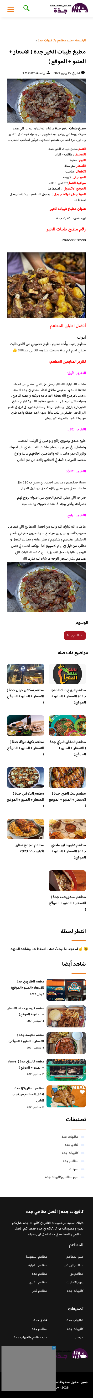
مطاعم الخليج (38, 1282)
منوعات (73, 1169)
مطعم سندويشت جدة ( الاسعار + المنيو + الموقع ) (67, 903)
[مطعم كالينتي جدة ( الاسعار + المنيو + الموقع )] (66, 1070)
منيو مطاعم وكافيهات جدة (61, 1177)
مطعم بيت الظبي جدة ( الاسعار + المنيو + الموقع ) (67, 800)
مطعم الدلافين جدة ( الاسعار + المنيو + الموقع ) (25, 800)
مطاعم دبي (76, 1274)
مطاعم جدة (75, 635)
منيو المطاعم (75, 1257)
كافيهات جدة (70, 1153)
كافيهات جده (75, 1291)
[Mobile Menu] (11, 9)
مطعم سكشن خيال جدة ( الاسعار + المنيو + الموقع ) (25, 696)
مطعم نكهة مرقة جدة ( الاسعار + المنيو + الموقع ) (25, 748)
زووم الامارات (75, 1282)
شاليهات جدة (70, 1137)
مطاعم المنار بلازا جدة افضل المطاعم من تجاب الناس (28, 1095)
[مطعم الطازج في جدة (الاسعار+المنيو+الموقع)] (66, 990)
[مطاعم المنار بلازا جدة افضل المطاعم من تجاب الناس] (66, 1096)
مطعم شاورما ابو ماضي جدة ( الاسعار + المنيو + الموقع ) (68, 851)
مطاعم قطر (39, 1291)
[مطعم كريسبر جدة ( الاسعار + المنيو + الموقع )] (66, 1016)
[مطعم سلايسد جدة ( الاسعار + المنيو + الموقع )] (66, 1043)
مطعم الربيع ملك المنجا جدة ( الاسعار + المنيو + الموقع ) (68, 696)
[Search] (25, 8)
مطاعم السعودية (36, 1257)
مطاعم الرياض (73, 1265)
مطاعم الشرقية (37, 1265)
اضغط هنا (54, 189)
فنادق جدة (71, 1145)
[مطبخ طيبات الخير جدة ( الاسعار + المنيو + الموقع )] (46, 101)
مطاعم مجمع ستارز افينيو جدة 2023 (29, 848)
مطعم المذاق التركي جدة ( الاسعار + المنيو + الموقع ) (68, 748)
